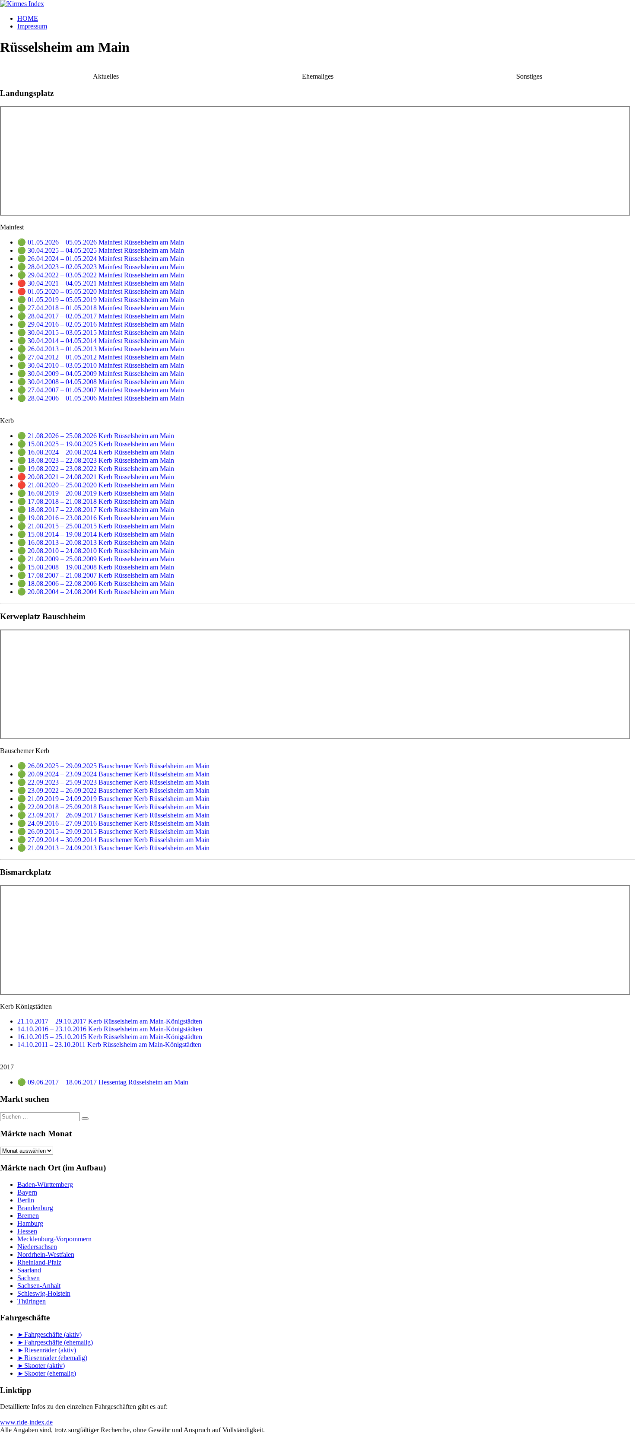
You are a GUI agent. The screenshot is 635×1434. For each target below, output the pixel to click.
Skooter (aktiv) (44, 1365)
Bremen (28, 1215)
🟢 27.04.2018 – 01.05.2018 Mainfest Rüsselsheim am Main (100, 308)
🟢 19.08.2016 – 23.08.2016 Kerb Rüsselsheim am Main (95, 517)
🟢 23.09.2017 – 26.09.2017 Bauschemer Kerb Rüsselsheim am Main (113, 815)
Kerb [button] (7, 420)
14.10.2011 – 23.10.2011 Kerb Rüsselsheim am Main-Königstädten (109, 1044)
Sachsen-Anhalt (38, 1285)
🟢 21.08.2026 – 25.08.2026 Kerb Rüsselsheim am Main (95, 435)
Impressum (32, 26)
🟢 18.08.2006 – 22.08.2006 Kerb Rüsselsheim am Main (95, 583)
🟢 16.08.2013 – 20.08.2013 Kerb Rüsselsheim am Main (95, 542)
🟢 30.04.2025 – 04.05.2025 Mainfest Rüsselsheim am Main (100, 250)
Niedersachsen (37, 1246)
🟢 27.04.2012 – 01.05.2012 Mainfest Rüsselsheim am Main (100, 357)
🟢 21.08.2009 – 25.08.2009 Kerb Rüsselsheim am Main (95, 559)
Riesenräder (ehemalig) (55, 1357)
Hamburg (30, 1223)
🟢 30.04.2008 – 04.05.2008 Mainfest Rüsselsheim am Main (100, 381)
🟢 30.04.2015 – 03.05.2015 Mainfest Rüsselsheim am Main (100, 332)
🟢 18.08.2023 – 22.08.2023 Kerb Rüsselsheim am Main (95, 460)
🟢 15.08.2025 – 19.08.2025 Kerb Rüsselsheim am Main (95, 444)
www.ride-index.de (26, 1422)
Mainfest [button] (12, 227)
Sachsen (28, 1277)
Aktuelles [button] (106, 76)
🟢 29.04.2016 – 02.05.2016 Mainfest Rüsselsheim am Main (100, 324)
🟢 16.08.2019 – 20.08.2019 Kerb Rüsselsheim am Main (95, 493)
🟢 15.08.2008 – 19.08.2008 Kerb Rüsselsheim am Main (95, 567)
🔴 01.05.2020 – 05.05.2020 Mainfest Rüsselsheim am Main (100, 291)
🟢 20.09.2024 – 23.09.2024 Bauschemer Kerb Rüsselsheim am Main (113, 774)
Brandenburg (35, 1207)
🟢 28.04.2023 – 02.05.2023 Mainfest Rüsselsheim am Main (100, 266)
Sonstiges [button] (529, 76)
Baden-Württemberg (45, 1184)
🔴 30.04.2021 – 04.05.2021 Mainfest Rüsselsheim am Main (100, 283)
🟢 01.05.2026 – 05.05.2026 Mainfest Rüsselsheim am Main (100, 242)
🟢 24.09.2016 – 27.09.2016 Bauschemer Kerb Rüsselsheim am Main (113, 823)
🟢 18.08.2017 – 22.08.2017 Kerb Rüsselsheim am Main (95, 509)
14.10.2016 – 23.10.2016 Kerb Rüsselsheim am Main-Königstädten (109, 1029)
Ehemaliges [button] (317, 76)
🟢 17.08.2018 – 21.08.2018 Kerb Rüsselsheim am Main (95, 501)
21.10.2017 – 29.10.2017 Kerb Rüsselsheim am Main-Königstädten (109, 1021)
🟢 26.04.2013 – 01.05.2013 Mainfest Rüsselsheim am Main (100, 349)
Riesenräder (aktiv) (50, 1350)
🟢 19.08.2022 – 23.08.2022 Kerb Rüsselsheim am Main (95, 468)
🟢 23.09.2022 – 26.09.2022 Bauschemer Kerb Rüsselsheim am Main (113, 790)
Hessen (27, 1231)
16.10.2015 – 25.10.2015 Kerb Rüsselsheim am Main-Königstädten (109, 1036)
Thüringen (31, 1301)
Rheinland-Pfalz (39, 1262)
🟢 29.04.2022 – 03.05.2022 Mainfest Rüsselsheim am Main (100, 275)
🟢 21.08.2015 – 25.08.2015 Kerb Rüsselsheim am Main (95, 526)
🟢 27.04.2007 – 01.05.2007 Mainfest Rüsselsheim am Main (100, 390)
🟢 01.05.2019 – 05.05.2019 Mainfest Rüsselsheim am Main (100, 299)
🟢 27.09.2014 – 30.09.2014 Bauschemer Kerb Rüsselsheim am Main (113, 839)
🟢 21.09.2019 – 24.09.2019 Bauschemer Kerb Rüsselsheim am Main (113, 798)
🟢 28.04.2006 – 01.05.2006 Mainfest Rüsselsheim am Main (100, 398)
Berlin (25, 1200)
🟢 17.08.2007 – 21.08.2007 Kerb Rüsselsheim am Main (95, 575)
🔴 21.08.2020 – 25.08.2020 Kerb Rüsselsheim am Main (95, 485)
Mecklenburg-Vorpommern (54, 1239)
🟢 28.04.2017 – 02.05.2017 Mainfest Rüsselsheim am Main (100, 316)
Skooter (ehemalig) (50, 1373)
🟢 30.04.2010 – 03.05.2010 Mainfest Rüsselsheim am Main (100, 365)
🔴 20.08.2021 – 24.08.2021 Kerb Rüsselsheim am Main (95, 476)
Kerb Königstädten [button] (26, 1006)
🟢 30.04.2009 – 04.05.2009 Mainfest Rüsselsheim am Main (100, 373)
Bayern (27, 1192)
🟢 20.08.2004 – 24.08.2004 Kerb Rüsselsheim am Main (95, 591)
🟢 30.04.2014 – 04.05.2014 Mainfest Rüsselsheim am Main (100, 340)
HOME (27, 18)
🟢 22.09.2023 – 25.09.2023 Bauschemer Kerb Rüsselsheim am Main (113, 782)
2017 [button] (7, 1067)
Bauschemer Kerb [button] (24, 750)
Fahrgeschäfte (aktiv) (53, 1334)
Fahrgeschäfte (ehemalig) (58, 1342)
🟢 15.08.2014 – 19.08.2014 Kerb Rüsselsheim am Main (95, 534)
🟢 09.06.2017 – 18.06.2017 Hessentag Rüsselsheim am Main (102, 1082)
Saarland (29, 1270)
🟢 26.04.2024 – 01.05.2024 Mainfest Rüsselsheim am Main (100, 258)
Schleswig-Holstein (43, 1293)
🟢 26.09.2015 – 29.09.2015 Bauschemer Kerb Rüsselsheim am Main (113, 831)
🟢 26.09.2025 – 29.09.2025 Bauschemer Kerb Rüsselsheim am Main (113, 765)
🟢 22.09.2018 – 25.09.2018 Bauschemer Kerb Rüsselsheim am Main (113, 807)
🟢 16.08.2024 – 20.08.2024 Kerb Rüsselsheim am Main (95, 452)
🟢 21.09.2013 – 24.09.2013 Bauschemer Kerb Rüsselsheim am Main (113, 848)
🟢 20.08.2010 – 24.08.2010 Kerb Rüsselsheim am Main (95, 550)
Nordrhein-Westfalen (45, 1254)
